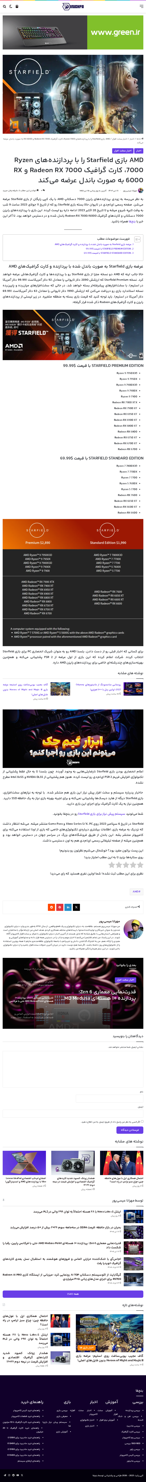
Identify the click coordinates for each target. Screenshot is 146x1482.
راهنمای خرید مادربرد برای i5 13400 (23, 1455)
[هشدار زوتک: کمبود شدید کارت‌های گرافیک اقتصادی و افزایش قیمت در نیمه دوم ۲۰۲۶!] (73, 1163)
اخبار (132, 139)
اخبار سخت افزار (119, 139)
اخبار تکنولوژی (87, 1420)
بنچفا (132, 221)
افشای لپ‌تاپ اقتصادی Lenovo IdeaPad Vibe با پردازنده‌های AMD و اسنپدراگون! (25, 1180)
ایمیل (140, 1107)
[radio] (140, 866)
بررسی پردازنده (133, 1410)
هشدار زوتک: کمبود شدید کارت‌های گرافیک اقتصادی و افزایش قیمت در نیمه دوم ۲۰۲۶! (74, 1181)
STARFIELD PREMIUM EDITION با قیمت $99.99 (108, 249)
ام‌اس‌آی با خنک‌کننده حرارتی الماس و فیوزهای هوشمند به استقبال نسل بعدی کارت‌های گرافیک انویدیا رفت (103, 995)
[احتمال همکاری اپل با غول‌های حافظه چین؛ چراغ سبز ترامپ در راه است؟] (121, 1163)
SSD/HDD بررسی (132, 1443)
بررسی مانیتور (133, 1461)
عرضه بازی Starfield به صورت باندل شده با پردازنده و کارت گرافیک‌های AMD (93, 244)
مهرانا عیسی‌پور (130, 191)
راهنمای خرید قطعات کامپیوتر (25, 1416)
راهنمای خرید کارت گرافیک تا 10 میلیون (21, 1422)
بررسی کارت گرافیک (130, 1432)
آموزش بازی (62, 1432)
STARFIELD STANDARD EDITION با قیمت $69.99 (107, 253)
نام (141, 1092)
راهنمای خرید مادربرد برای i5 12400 (23, 1443)
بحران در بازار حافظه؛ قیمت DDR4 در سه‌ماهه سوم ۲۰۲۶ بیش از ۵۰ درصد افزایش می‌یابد (65, 1227)
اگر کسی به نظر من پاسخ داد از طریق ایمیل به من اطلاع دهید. (110, 1122)
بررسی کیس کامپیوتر (130, 1455)
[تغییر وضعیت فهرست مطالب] (136, 239)
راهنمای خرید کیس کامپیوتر (26, 1410)
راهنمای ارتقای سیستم (29, 1461)
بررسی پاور (135, 1449)
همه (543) (73, 1294)
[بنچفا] (73, 6)
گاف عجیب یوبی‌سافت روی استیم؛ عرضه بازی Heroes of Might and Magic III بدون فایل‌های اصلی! (25, 690)
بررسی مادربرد (133, 1426)
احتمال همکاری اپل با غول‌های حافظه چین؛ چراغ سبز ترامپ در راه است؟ (124, 1180)
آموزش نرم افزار (107, 1420)
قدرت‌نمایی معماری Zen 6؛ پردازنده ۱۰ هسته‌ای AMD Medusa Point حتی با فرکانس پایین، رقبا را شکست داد (62, 1245)
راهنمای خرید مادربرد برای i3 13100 (23, 1449)
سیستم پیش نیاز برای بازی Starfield (101, 814)
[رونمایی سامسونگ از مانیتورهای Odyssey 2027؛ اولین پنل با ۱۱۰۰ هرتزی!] (133, 689)
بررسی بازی (62, 1410)
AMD (135, 892)
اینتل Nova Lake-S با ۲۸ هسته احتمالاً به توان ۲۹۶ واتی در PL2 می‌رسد (77, 1211)
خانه (139, 139)
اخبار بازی (90, 1426)
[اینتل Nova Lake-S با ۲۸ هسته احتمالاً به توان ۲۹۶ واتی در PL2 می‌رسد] (133, 1216)
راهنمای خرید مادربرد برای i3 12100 (24, 1437)
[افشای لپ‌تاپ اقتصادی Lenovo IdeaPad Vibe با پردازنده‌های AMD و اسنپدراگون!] (24, 1163)
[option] (73, 993)
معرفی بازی (62, 1416)
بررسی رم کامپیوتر (131, 1437)
